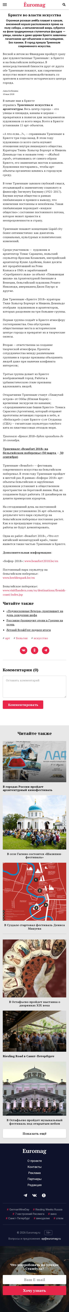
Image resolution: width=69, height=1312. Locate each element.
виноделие (42, 1218)
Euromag (34, 4)
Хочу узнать (34, 1290)
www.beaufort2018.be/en (41, 561)
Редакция (35, 1185)
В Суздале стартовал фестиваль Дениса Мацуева (34, 926)
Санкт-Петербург (18, 1218)
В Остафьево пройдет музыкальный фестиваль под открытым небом (35, 1121)
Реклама (34, 1173)
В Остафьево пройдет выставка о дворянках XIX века (34, 1003)
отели (58, 1218)
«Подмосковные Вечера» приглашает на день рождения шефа (34, 613)
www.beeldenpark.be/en (19, 578)
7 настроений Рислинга (28, 1214)
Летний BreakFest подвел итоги (28, 630)
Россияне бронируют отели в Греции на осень (34, 622)
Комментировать (23, 704)
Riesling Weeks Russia (47, 1209)
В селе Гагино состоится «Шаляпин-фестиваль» (34, 855)
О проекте (34, 1161)
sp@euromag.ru (51, 1238)
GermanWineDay (18, 1209)
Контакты (35, 1167)
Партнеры (35, 1179)
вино (52, 1214)
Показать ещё (34, 1133)
